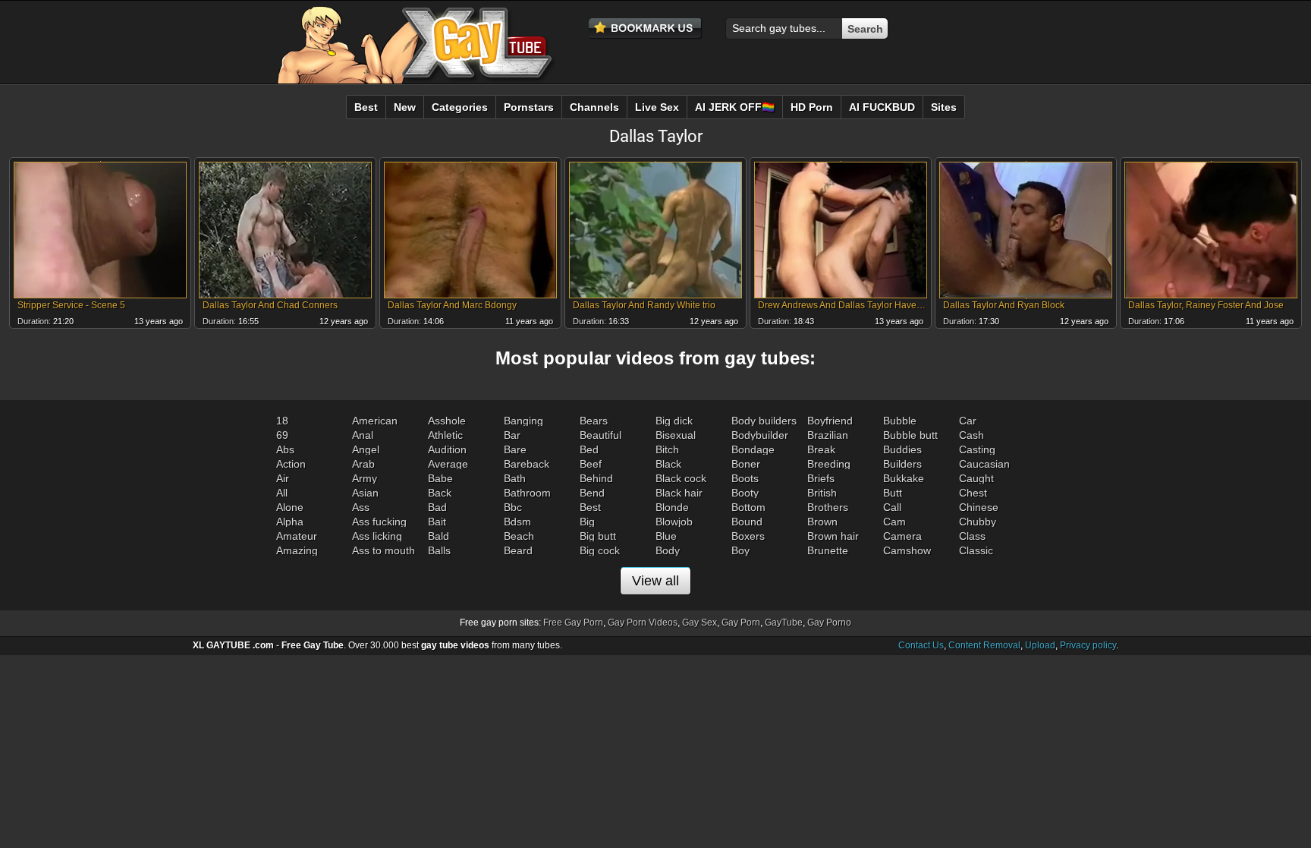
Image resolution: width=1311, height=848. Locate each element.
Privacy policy (1088, 645)
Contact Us (921, 645)
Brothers (827, 507)
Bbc (513, 507)
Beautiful (600, 435)
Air (282, 478)
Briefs (821, 478)
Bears (594, 420)
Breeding (828, 464)
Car (967, 420)
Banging (523, 420)
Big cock (600, 550)
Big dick (674, 420)
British (822, 492)
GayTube (784, 622)
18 (282, 420)
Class (972, 536)
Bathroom (527, 492)
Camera (902, 536)
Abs (285, 449)
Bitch (667, 449)
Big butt (598, 536)
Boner (745, 464)
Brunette (827, 550)
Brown (822, 521)
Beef (591, 464)
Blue (666, 536)
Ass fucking (379, 521)
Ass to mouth (383, 550)
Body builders (764, 420)
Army (364, 478)
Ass (360, 507)
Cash (971, 435)
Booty (745, 492)
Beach (519, 536)
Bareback (526, 464)
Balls (439, 550)
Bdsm (517, 521)
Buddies (902, 449)
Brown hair (833, 536)
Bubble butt (910, 435)
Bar (512, 435)
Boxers (748, 536)
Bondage (753, 449)
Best (590, 507)
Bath (515, 478)
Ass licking (377, 536)
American (375, 420)
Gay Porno (829, 622)
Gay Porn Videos (643, 622)
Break (821, 449)
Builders (902, 464)
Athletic (445, 435)
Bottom (748, 507)
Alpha (289, 521)
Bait (437, 521)
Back (439, 492)
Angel (365, 449)
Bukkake (903, 478)
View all (655, 580)
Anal (362, 435)
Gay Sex (699, 622)
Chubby (977, 521)
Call (892, 507)
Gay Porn (741, 622)
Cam (894, 521)
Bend (592, 492)
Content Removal (984, 645)
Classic (976, 550)
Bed (589, 449)
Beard (518, 550)
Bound (746, 521)
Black (668, 464)
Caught (976, 478)
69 (282, 435)
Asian (365, 492)
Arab (363, 464)
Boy (740, 550)
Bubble (899, 420)
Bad (437, 507)
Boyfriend (830, 420)
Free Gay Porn (573, 622)
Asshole (447, 420)
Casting (977, 449)
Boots (745, 478)
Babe (440, 478)
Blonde (672, 507)
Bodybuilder (759, 435)
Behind (596, 478)
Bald (438, 536)
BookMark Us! (646, 28)
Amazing (297, 550)
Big (587, 521)
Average (448, 464)
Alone (289, 507)
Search (865, 29)
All (282, 492)
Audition (447, 449)
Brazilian (827, 435)
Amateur (296, 536)
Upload (1040, 645)
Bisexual (676, 435)
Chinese (978, 507)
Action (291, 464)
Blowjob (674, 521)
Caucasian (984, 464)
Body (668, 550)
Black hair (679, 492)
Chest (973, 492)
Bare (515, 449)
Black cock (681, 478)
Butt (892, 492)
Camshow (907, 550)
